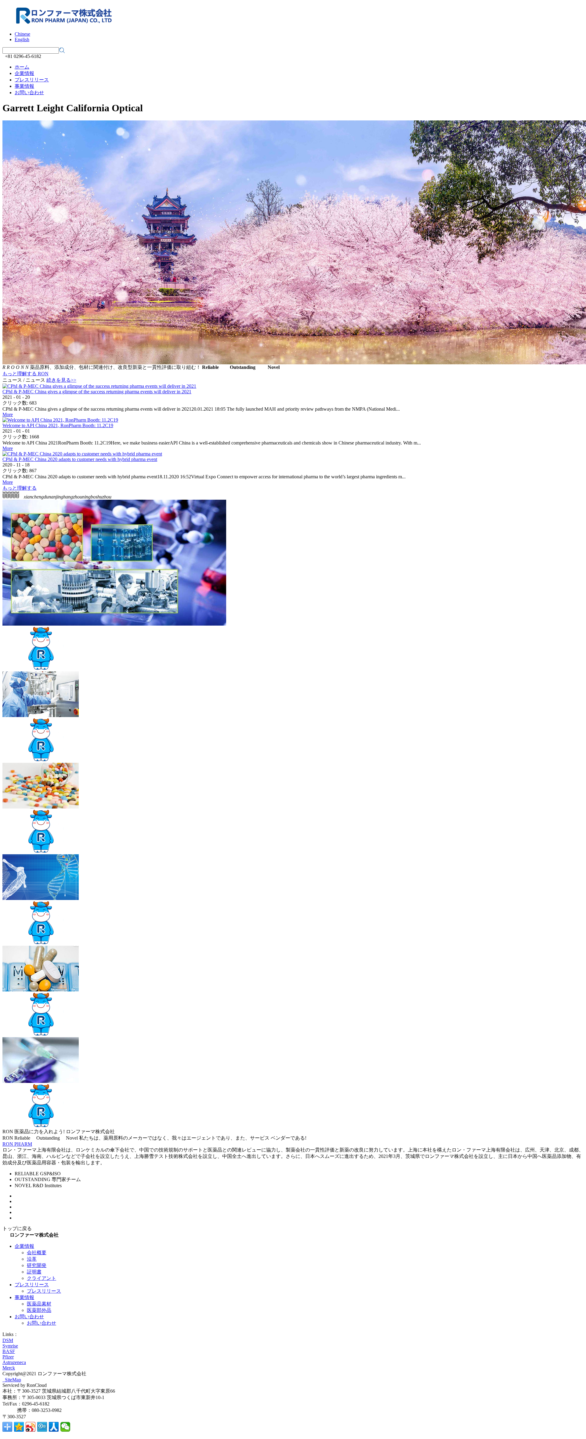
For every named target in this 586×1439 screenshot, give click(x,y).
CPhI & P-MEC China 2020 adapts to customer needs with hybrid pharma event (79, 459)
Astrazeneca (14, 1362)
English (22, 39)
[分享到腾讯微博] (42, 1427)
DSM (7, 1340)
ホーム (22, 67)
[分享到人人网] (54, 1427)
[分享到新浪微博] (30, 1427)
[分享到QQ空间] (19, 1427)
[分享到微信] (65, 1427)
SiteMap (11, 1379)
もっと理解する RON (25, 373)
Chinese (22, 34)
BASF (8, 1351)
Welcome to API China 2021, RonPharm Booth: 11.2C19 (57, 425)
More (7, 414)
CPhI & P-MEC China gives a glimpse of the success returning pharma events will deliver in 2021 (96, 391)
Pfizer (8, 1356)
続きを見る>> (61, 380)
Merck (8, 1367)
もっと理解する (19, 488)
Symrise (10, 1345)
